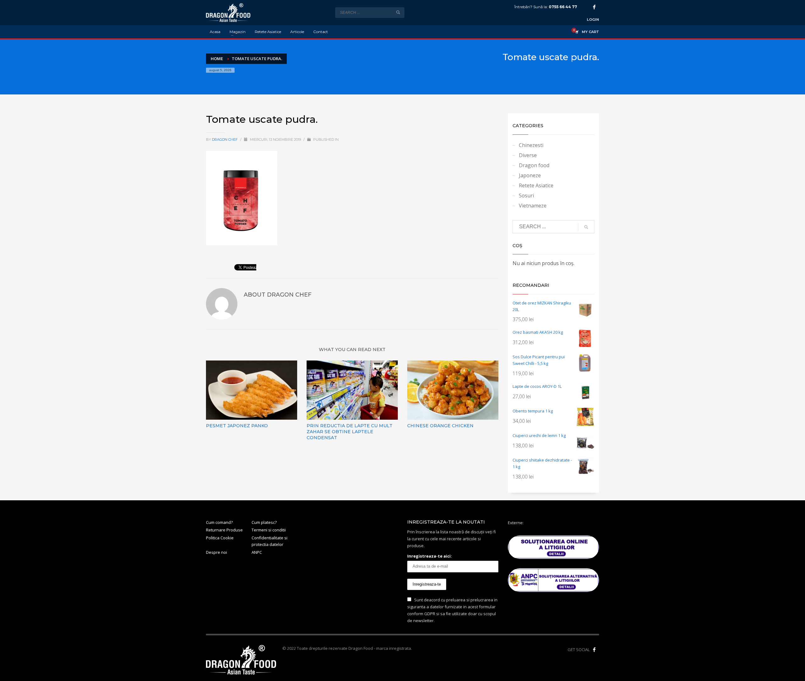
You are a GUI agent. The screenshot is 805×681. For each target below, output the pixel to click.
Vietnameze (533, 205)
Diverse (528, 155)
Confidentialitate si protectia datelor (269, 541)
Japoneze (530, 175)
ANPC (257, 552)
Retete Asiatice (536, 185)
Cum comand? (219, 522)
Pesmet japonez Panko (237, 425)
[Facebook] (594, 7)
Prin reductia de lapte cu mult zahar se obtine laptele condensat (349, 431)
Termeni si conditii (269, 530)
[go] (398, 12)
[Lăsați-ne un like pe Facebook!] (594, 649)
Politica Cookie (220, 538)
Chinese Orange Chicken (440, 425)
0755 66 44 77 (563, 6)
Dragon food (534, 165)
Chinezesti (531, 145)
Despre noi (216, 552)
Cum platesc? (264, 522)
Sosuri (526, 195)
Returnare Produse (224, 530)
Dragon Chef (225, 139)
